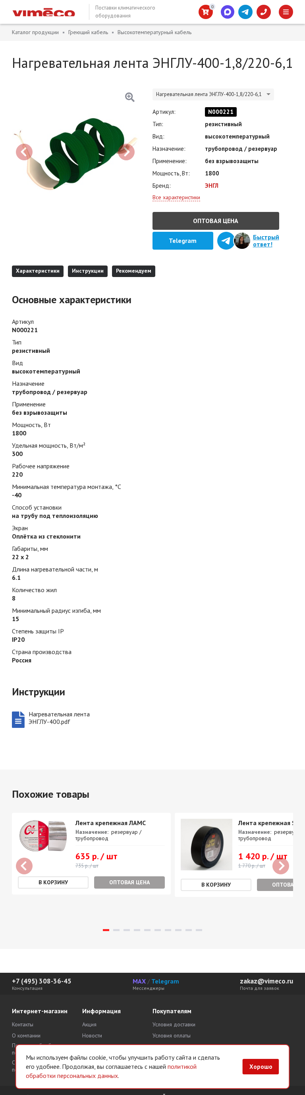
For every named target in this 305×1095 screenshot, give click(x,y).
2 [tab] (116, 930)
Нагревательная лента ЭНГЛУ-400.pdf (59, 718)
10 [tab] (199, 930)
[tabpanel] (91, 854)
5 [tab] (147, 930)
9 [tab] (188, 930)
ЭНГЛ (211, 185)
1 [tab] (106, 930)
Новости (92, 1035)
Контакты (22, 1024)
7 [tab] (168, 930)
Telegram (165, 981)
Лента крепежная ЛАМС (110, 823)
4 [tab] (137, 930)
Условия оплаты (171, 1035)
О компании (26, 1035)
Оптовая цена (215, 221)
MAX (139, 981)
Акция (89, 1024)
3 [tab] (127, 930)
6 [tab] (157, 930)
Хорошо (260, 1066)
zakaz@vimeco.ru (266, 981)
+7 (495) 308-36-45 (41, 981)
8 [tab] (178, 930)
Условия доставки (173, 1024)
